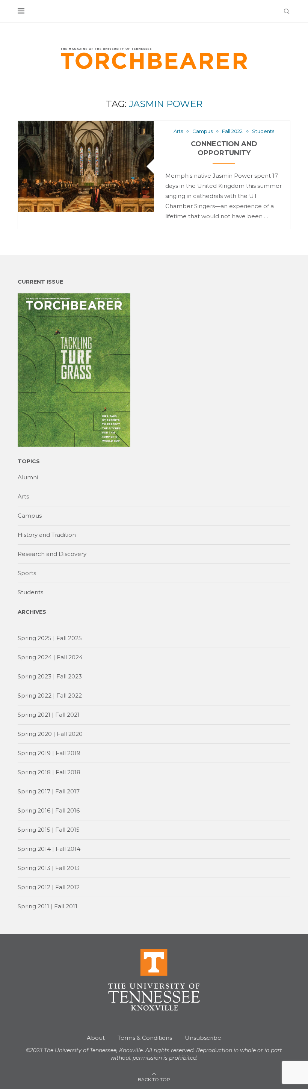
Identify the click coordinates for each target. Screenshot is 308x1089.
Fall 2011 (65, 906)
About (96, 1037)
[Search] (286, 11)
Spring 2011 (33, 906)
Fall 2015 (67, 829)
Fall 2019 (68, 753)
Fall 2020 (70, 733)
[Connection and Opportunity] (86, 166)
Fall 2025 (69, 638)
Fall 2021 (67, 714)
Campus (30, 515)
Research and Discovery (52, 553)
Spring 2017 (34, 791)
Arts (23, 496)
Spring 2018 (34, 772)
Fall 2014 (68, 848)
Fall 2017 (67, 791)
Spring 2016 (34, 810)
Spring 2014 (34, 848)
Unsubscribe (203, 1037)
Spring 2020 (35, 733)
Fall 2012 (67, 887)
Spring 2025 (34, 638)
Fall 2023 (69, 676)
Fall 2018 (68, 772)
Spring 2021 (34, 714)
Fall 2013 (67, 868)
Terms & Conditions (145, 1037)
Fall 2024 (70, 657)
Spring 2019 (34, 753)
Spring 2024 (35, 657)
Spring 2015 (34, 829)
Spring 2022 (34, 695)
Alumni (28, 477)
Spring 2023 (34, 676)
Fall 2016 (67, 810)
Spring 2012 (34, 887)
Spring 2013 (34, 868)
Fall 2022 (69, 695)
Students (30, 592)
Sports (27, 573)
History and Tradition (47, 534)
